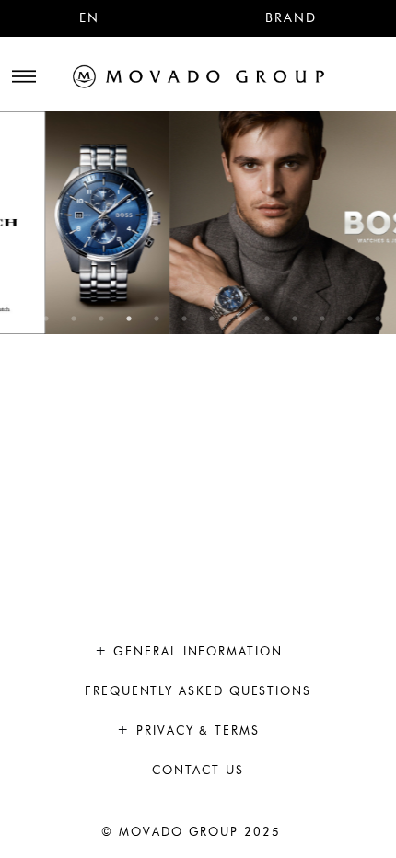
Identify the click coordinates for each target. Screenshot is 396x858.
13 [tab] (350, 318)
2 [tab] (46, 318)
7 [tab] (184, 318)
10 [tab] (267, 318)
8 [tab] (212, 318)
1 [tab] (18, 318)
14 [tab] (377, 318)
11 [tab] (294, 318)
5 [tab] (129, 318)
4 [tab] (101, 318)
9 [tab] (239, 318)
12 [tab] (322, 318)
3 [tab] (73, 318)
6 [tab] (156, 318)
